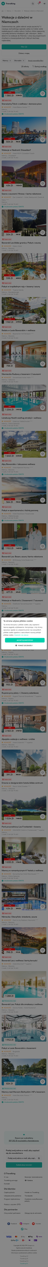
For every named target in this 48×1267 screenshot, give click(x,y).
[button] (24, 645)
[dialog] (24, 633)
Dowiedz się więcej (21, 635)
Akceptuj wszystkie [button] (25, 640)
